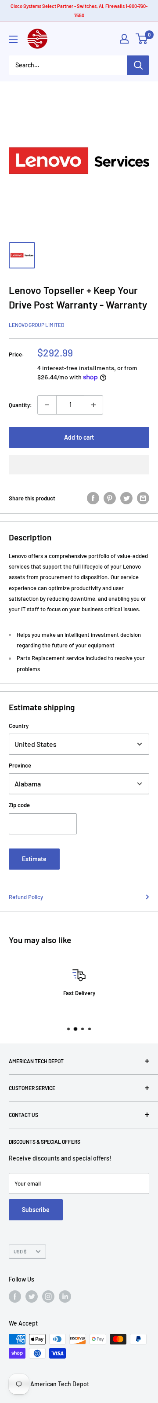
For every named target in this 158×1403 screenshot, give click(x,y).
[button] (79, 464)
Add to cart (79, 437)
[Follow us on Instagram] (48, 1296)
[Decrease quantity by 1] (47, 405)
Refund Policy (26, 896)
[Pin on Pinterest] (110, 498)
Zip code (19, 804)
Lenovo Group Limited (36, 325)
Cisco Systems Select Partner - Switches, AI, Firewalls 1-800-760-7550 (79, 10)
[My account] (124, 39)
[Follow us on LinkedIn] (65, 1296)
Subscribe (36, 1209)
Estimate (34, 859)
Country (19, 725)
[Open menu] (13, 39)
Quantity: (20, 404)
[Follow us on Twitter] (31, 1296)
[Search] (138, 65)
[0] (141, 38)
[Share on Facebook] (93, 498)
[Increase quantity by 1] (93, 405)
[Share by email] (143, 498)
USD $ (20, 1251)
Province (20, 765)
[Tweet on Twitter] (126, 498)
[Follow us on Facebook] (15, 1296)
